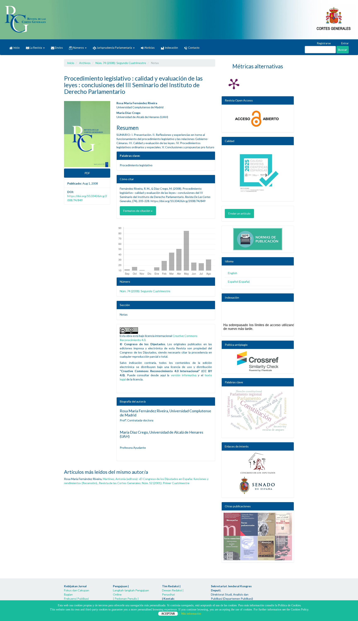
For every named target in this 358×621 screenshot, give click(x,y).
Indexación (171, 47)
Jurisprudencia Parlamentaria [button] (114, 47)
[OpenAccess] (258, 118)
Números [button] (78, 47)
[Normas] (258, 238)
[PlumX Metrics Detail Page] (233, 83)
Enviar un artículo (239, 213)
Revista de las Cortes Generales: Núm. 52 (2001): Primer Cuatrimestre (144, 483)
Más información (191, 613)
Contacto (193, 47)
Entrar (345, 43)
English (232, 273)
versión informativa (183, 375)
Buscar (342, 49)
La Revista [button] (36, 47)
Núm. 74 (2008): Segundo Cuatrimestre (121, 63)
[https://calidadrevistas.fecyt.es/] (258, 174)
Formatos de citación (137, 210)
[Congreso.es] (258, 463)
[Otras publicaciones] (258, 536)
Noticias (149, 47)
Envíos (58, 47)
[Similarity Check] (258, 361)
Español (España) (239, 281)
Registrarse (323, 43)
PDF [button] (87, 173)
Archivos (85, 63)
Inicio (16, 47)
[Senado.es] (258, 486)
